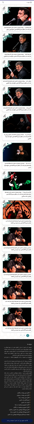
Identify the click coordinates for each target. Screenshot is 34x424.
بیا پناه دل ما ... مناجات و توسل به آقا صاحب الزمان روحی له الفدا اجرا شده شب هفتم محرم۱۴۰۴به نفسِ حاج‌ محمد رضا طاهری (17, 137)
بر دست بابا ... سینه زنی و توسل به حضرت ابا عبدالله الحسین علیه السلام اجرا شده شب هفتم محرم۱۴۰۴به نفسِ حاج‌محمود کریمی (17, 165)
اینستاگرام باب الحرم (24, 400)
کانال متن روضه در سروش (23, 395)
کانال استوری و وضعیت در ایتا (22, 405)
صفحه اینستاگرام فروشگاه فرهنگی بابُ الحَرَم (18, 415)
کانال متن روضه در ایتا (24, 398)
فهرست (28, 2)
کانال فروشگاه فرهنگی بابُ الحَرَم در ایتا (19, 412)
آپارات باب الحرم (25, 403)
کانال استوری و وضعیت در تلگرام (21, 407)
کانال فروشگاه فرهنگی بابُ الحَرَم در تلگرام (19, 410)
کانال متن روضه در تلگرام (23, 393)
